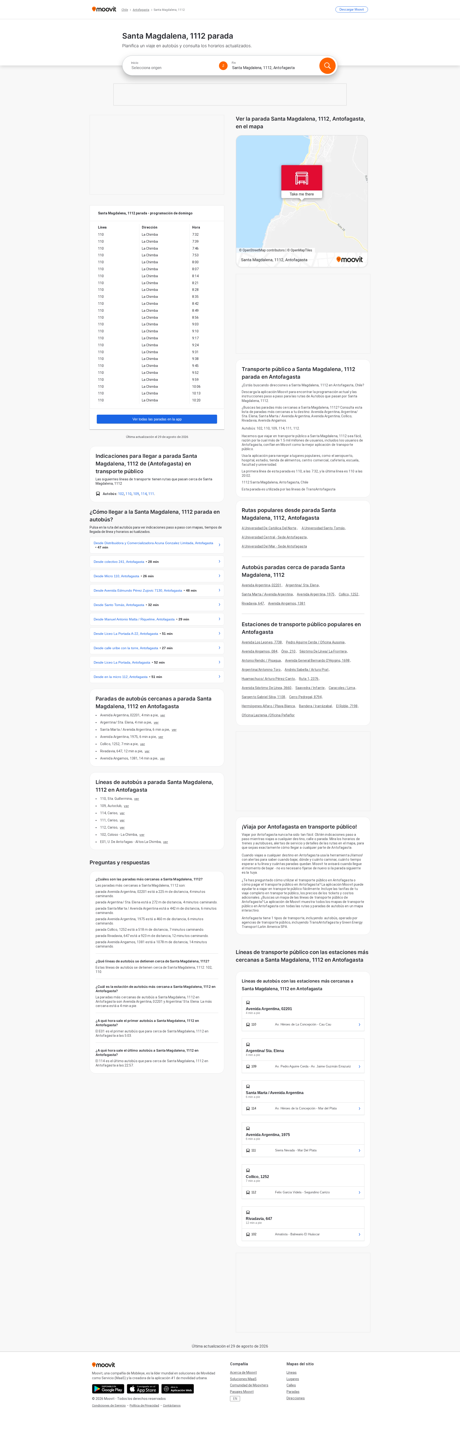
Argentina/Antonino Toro (261, 670)
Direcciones (296, 1398)
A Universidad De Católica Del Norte (269, 528)
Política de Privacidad (144, 1405)
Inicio (134, 62)
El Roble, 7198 (346, 706)
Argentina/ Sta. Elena (302, 585)
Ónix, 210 (288, 651)
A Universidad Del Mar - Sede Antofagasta (274, 546)
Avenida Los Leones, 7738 (262, 642)
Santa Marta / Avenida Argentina (267, 594)
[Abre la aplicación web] (177, 1389)
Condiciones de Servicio (109, 1405)
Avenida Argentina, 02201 (261, 585)
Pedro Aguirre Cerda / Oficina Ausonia (315, 642)
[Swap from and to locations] (223, 65)
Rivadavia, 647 (253, 603)
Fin (234, 62)
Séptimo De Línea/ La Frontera (323, 651)
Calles (291, 1385)
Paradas (293, 1392)
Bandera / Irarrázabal (315, 706)
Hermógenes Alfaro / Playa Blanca (268, 706)
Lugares (293, 1379)
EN (235, 1399)
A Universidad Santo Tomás (323, 528)
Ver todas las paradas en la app (157, 419)
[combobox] (173, 67)
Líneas (292, 1372)
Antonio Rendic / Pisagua (261, 660)
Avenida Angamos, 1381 (286, 603)
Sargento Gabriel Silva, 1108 (263, 697)
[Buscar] (327, 66)
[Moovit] (104, 9)
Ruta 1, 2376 (308, 679)
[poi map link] (302, 201)
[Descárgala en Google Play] (108, 1389)
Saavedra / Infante (310, 688)
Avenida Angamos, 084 (259, 651)
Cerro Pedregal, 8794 (305, 697)
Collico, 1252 (348, 594)
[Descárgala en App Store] (143, 1389)
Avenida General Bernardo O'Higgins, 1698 (317, 660)
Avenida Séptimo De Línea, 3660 (266, 688)
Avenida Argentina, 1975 (315, 594)
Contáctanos (172, 1405)
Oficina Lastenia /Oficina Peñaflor (268, 715)
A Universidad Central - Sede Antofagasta (274, 537)
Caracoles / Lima (342, 688)
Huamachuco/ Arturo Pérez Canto (268, 679)
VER (162, 715)
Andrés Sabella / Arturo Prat (306, 670)
